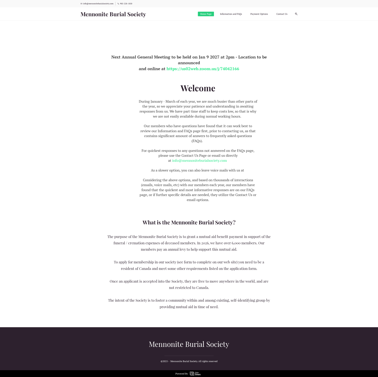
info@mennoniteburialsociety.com (199, 160)
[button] (295, 14)
